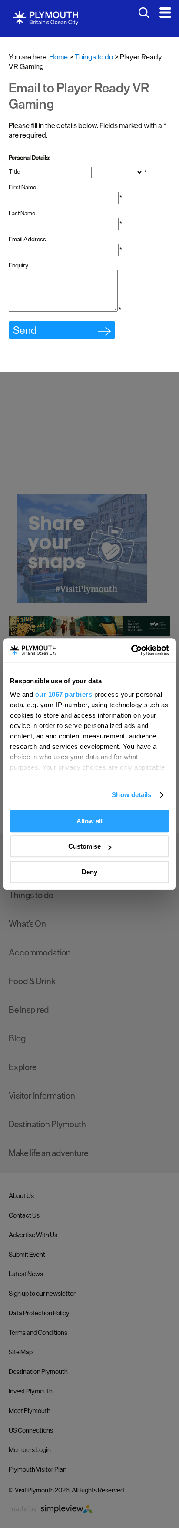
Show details (131, 794)
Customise (84, 846)
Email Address (27, 239)
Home (58, 57)
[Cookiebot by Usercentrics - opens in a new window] (131, 650)
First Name (22, 187)
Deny (89, 872)
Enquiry (18, 265)
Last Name (22, 213)
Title (14, 171)
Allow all (89, 821)
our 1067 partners (64, 694)
